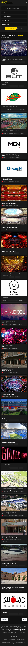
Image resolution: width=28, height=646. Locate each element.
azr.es (14, 643)
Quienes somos (11, 639)
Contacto (5, 639)
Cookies (23, 639)
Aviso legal (18, 639)
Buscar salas (11, 28)
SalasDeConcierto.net (6, 626)
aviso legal (15, 633)
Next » (24, 619)
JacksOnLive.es (22, 626)
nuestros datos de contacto (16, 632)
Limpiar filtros (20, 28)
